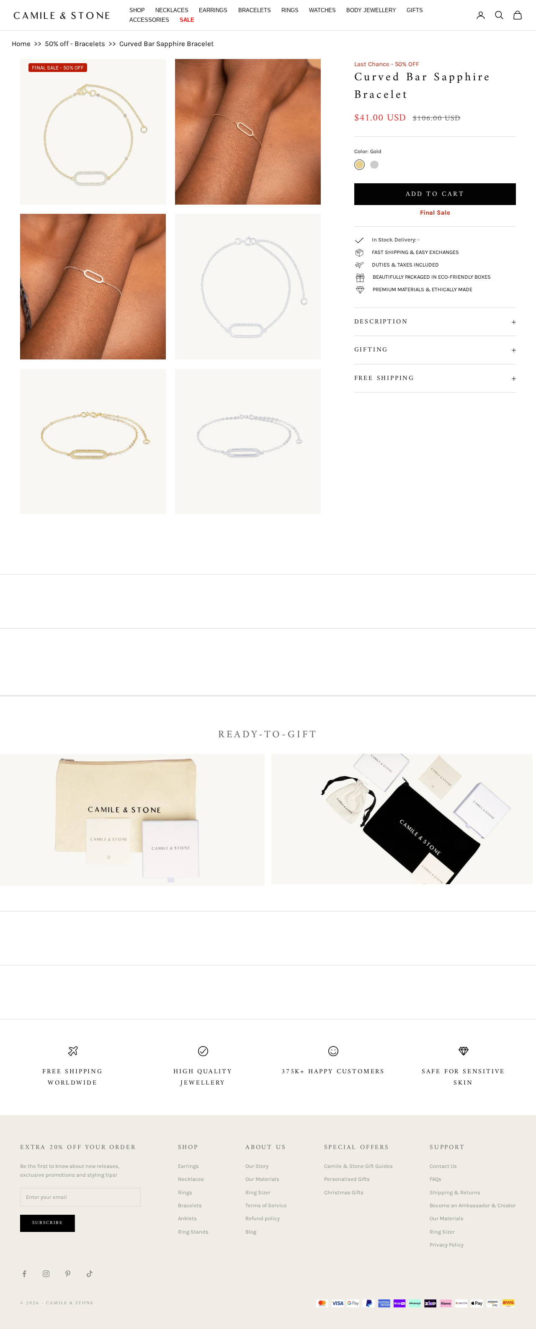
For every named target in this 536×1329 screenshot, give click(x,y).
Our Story (256, 1166)
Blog (250, 1232)
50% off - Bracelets (75, 43)
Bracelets (254, 10)
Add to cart (435, 194)
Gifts (415, 10)
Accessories (149, 20)
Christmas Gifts (343, 1192)
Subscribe (47, 1223)
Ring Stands (193, 1232)
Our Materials (262, 1179)
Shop (137, 10)
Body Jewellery (371, 10)
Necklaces (171, 10)
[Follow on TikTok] (89, 1274)
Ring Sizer (258, 1192)
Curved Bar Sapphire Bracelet (166, 43)
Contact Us (443, 1166)
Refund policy (262, 1218)
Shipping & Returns (455, 1192)
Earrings (213, 10)
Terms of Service (266, 1205)
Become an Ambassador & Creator (473, 1205)
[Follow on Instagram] (46, 1274)
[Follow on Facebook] (24, 1274)
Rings (290, 10)
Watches (322, 10)
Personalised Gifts (347, 1179)
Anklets (187, 1218)
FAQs (435, 1179)
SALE (187, 20)
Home (21, 43)
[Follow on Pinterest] (68, 1274)
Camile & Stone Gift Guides (358, 1166)
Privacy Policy (447, 1245)
